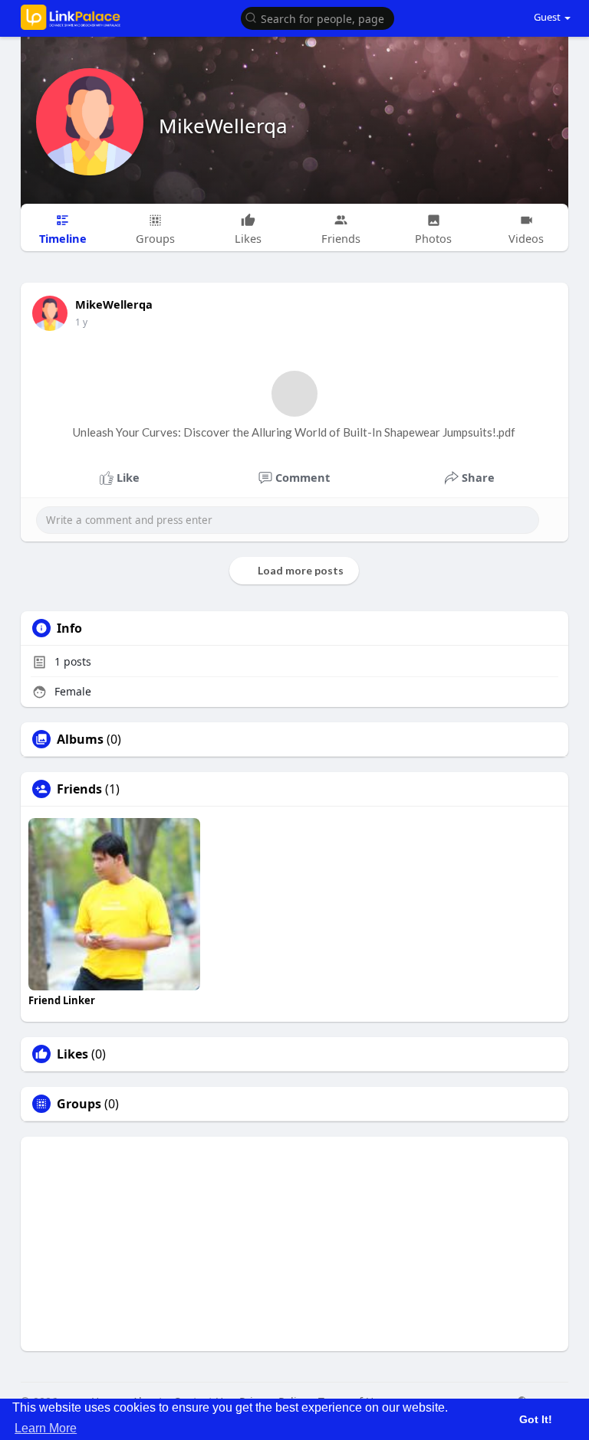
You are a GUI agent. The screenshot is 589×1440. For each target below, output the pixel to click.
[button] (317, 17)
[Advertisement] (295, 1244)
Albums (80, 739)
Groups (79, 1104)
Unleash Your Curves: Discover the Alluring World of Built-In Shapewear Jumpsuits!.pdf (294, 432)
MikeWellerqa (223, 125)
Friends (79, 789)
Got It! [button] (535, 1419)
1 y (81, 322)
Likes (72, 1054)
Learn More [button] (46, 1428)
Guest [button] (547, 17)
